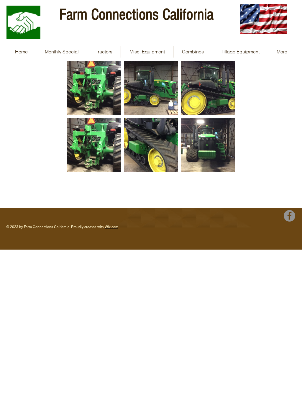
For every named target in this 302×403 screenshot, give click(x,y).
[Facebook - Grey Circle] (289, 216)
